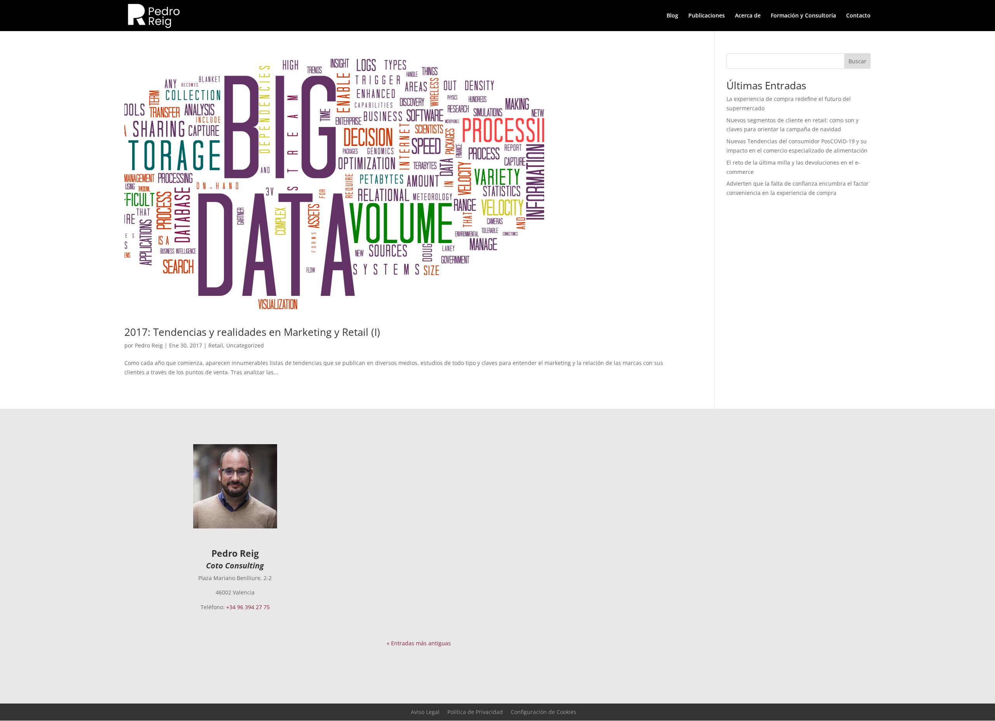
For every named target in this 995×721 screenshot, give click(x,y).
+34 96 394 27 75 (248, 607)
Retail (215, 345)
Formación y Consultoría (803, 16)
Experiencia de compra (565, 467)
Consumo (491, 563)
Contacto (858, 16)
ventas (532, 563)
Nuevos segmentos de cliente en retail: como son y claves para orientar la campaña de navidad (489, 548)
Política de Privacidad (475, 712)
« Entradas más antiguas (419, 643)
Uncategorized (245, 345)
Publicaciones (706, 16)
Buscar (857, 61)
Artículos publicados (505, 467)
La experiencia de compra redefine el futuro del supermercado (497, 455)
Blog (672, 16)
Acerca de (748, 16)
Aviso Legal (425, 712)
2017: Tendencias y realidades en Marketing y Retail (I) (252, 332)
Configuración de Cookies (543, 712)
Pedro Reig (149, 345)
